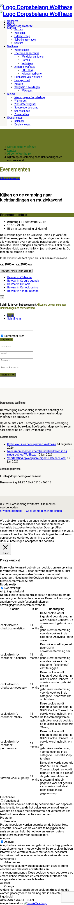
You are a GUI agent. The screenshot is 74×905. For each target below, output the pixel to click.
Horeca (26, 60)
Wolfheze (12, 46)
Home (10, 22)
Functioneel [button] (7, 797)
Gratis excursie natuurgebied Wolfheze (31, 444)
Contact (18, 43)
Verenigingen (21, 49)
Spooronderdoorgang (26, 107)
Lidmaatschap (22, 36)
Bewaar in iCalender (19, 277)
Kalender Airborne (32, 73)
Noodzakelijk (12, 588)
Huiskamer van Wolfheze (28, 77)
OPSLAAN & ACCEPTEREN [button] (17, 900)
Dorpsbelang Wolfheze (20, 26)
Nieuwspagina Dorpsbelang (29, 97)
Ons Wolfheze (22, 111)
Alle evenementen (10, 178)
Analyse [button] (5, 838)
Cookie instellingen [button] (12, 541)
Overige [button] (5, 882)
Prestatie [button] (6, 817)
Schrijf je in (14, 318)
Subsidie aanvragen (25, 39)
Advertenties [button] (8, 859)
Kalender (19, 121)
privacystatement (11, 511)
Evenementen (14, 117)
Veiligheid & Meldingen (27, 87)
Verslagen (20, 32)
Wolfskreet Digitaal (25, 104)
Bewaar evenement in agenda (16, 270)
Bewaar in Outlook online (22, 287)
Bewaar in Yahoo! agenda (22, 291)
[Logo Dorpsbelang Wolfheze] (36, 7)
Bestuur (18, 29)
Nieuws (11, 94)
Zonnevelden (21, 114)
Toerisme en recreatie (26, 53)
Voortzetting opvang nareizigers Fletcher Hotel (36, 458)
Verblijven (27, 63)
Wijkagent (27, 90)
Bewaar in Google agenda (23, 280)
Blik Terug (27, 70)
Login (10, 315)
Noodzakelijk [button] (8, 584)
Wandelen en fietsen (33, 56)
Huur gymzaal (22, 80)
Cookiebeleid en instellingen (44, 511)
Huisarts (19, 83)
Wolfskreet (20, 100)
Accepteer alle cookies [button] (39, 541)
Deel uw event (22, 124)
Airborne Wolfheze (24, 66)
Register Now (7, 374)
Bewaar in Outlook (18, 284)
